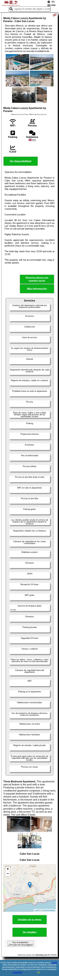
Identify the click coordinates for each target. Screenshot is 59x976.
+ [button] (8, 869)
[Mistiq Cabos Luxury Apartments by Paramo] (17, 62)
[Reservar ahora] (55, 15)
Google (54, 963)
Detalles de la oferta (29, 919)
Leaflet (37, 910)
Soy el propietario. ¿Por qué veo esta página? (20, 943)
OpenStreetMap (49, 910)
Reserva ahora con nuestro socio (37, 279)
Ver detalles (30, 932)
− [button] (8, 874)
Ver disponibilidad (20, 161)
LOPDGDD (17, 972)
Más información (37, 288)
